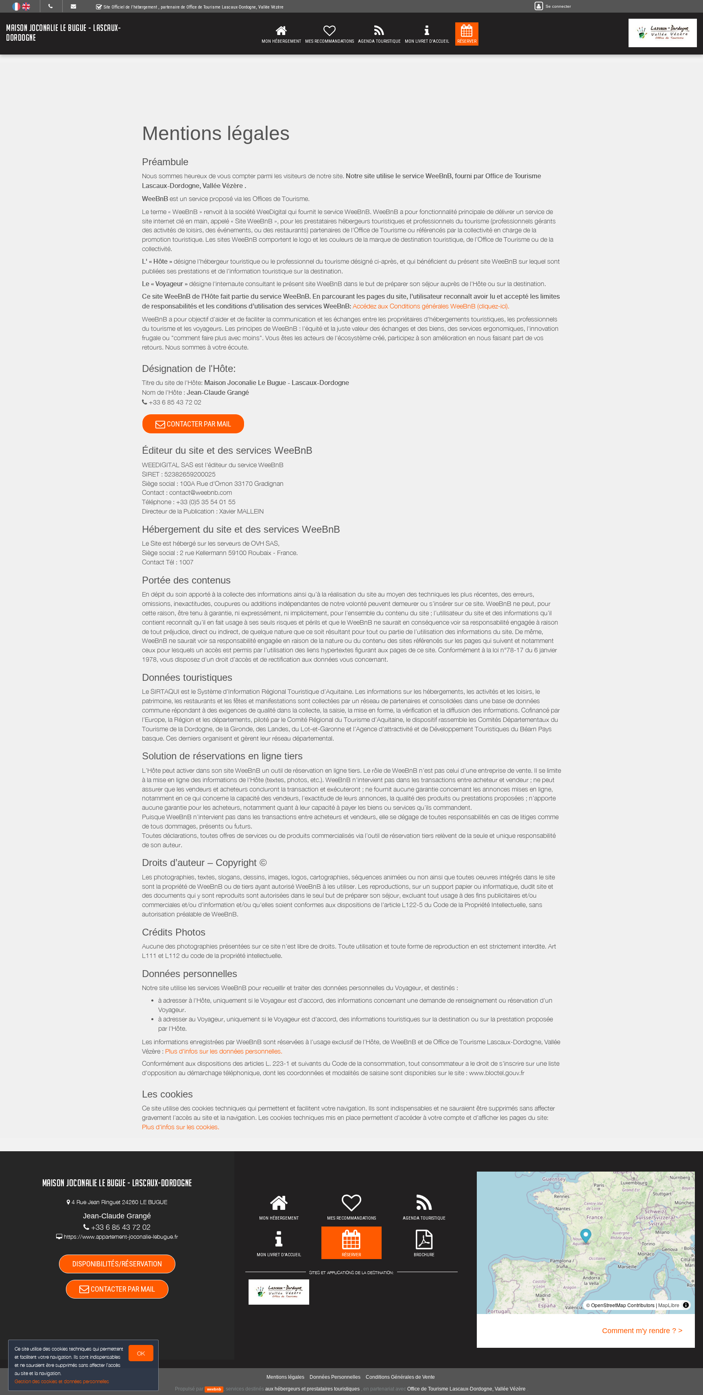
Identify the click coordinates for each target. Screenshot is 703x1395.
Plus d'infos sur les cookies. (180, 1126)
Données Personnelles (335, 1377)
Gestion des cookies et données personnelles (62, 1381)
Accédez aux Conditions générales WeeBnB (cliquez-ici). (431, 306)
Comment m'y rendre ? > (642, 1331)
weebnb (214, 1389)
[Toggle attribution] (686, 1305)
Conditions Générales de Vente (400, 1377)
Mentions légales (285, 1377)
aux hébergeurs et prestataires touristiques (312, 1389)
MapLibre (668, 1304)
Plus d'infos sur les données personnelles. (223, 1051)
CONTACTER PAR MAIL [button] (198, 424)
